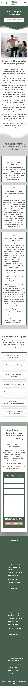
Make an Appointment (14, 20)
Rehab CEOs (11, 681)
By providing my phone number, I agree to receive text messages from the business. (15, 519)
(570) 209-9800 (20, 466)
